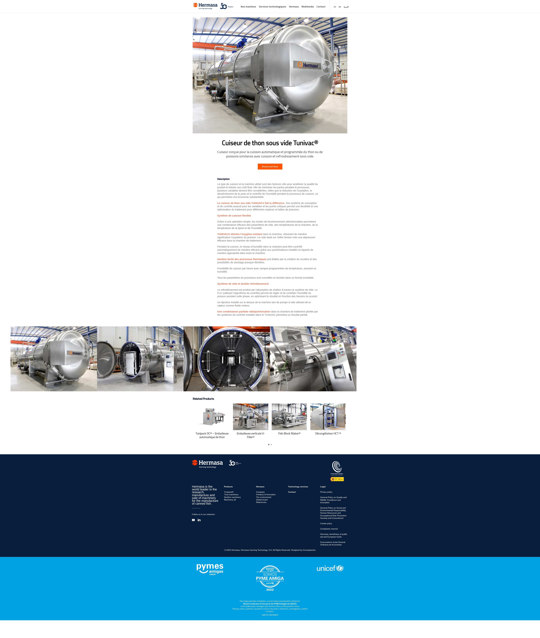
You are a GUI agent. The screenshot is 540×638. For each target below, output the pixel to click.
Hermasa (294, 6)
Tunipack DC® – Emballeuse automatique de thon (212, 435)
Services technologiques (272, 6)
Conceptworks (309, 550)
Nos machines (248, 6)
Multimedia (308, 6)
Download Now (270, 166)
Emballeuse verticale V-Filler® (251, 435)
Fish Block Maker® (289, 433)
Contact (321, 6)
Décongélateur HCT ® (328, 433)
